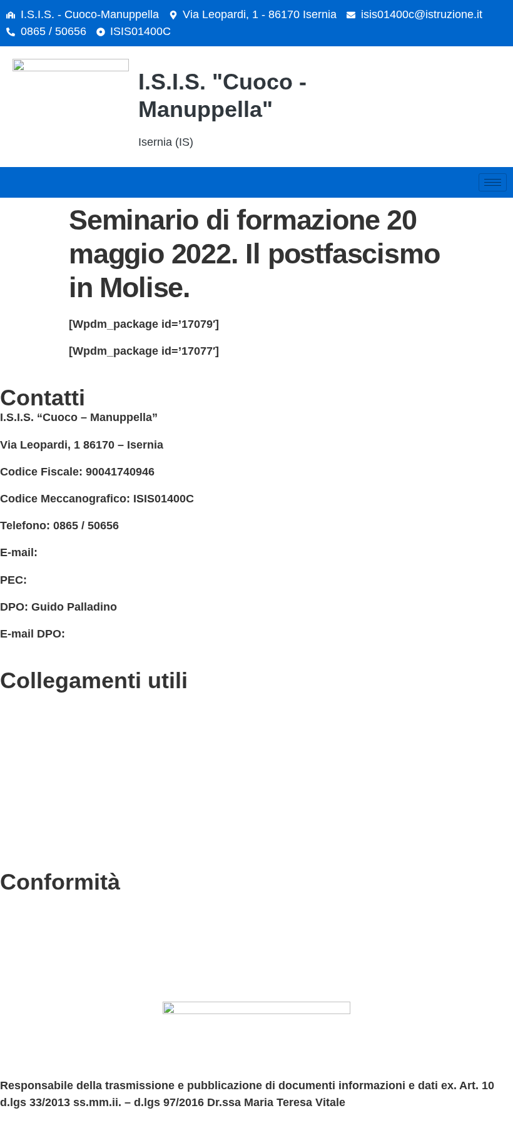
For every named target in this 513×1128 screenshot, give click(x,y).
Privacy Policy (38, 901)
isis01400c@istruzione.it (421, 14)
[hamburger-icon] (493, 182)
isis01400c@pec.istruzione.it (106, 580)
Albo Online (31, 808)
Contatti (21, 700)
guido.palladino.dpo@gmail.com (155, 634)
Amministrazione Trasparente (79, 781)
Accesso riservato (48, 983)
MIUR (14, 727)
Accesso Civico (41, 754)
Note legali (28, 956)
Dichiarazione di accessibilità (78, 928)
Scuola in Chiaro (44, 835)
